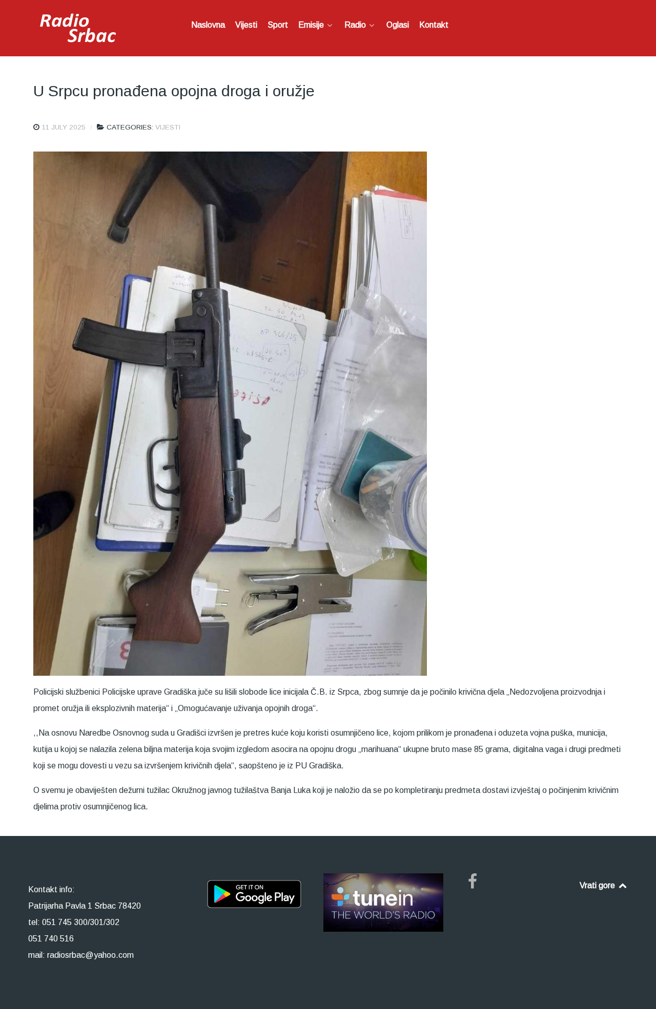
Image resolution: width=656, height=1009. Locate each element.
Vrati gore (598, 885)
